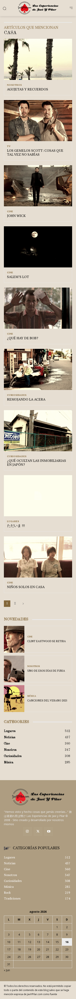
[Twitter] (38, 831)
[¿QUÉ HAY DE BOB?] (38, 308)
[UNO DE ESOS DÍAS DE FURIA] (14, 669)
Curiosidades (17, 395)
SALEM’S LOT (18, 276)
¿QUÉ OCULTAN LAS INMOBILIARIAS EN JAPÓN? (36, 462)
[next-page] (23, 603)
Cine (10, 211)
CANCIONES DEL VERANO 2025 (47, 700)
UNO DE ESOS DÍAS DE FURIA (46, 670)
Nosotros (14, 85)
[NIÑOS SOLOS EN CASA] (38, 557)
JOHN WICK (16, 215)
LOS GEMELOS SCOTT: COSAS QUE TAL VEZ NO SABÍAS (35, 152)
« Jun (7, 970)
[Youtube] (48, 831)
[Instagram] (27, 831)
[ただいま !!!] (38, 495)
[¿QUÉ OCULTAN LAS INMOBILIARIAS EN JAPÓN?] (38, 430)
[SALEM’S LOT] (38, 246)
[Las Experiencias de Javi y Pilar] (38, 8)
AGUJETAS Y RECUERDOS (27, 89)
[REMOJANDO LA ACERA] (38, 369)
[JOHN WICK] (38, 185)
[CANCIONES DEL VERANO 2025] (14, 698)
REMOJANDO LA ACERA (26, 399)
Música (31, 696)
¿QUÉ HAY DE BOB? (22, 338)
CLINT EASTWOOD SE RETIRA (46, 641)
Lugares (13, 521)
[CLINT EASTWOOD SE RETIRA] (14, 639)
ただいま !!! (16, 525)
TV (9, 146)
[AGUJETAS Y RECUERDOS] (38, 59)
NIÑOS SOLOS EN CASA (26, 586)
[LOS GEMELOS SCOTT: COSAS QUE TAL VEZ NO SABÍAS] (38, 120)
